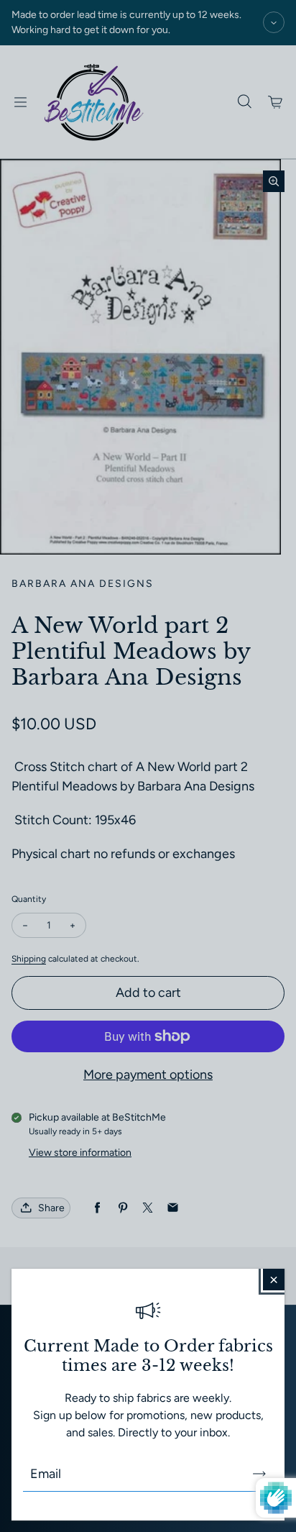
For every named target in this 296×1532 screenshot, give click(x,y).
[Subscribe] (259, 1474)
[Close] (274, 1279)
